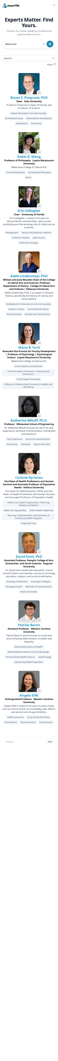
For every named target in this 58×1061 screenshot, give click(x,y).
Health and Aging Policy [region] (15, 510)
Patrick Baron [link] (29, 625)
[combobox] (25, 44)
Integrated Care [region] (28, 523)
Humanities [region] (12, 444)
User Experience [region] (14, 439)
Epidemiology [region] (44, 657)
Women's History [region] (16, 309)
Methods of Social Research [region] (39, 586)
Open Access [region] (39, 237)
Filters (50, 64)
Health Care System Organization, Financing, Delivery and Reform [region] (28, 504)
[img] (29, 83)
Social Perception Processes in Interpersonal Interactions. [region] (28, 372)
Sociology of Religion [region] (41, 581)
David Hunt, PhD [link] (29, 556)
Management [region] (12, 232)
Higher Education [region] (42, 444)
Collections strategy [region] (28, 242)
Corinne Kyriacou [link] (29, 477)
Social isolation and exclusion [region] (28, 366)
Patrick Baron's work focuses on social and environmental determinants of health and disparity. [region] (29, 638)
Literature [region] (25, 444)
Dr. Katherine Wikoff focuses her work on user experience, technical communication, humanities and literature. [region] (29, 431)
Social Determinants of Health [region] (28, 646)
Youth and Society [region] (28, 591)
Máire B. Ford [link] (29, 347)
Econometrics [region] (11, 722)
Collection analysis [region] (20, 237)
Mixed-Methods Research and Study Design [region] (28, 652)
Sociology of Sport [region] (13, 586)
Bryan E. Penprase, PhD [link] (29, 97)
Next (50, 741)
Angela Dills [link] (29, 695)
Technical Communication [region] (38, 439)
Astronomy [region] (36, 123)
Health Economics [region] (15, 717)
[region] (29, 101)
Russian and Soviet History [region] (37, 314)
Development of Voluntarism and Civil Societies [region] (28, 304)
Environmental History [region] (38, 309)
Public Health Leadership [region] (41, 510)
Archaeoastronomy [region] (14, 118)
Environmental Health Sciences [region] (20, 657)
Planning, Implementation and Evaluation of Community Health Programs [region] (28, 517)
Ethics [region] (28, 177)
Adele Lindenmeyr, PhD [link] (29, 276)
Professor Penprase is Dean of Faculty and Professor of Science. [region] (29, 106)
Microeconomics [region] (28, 722)
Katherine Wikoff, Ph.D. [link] (29, 420)
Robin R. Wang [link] (29, 156)
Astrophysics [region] (22, 123)
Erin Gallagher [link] (29, 210)
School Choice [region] (45, 722)
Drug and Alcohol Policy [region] (38, 717)
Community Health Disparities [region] (28, 662)
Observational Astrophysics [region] (39, 118)
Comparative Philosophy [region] (39, 172)
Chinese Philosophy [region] (15, 172)
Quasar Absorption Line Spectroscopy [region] (28, 113)
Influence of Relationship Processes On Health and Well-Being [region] (28, 385)
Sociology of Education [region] (17, 581)
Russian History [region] (14, 314)
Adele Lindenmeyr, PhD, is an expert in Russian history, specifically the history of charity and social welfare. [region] (29, 295)
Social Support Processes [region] (28, 379)
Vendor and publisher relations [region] (36, 232)
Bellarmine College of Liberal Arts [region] (29, 167)
